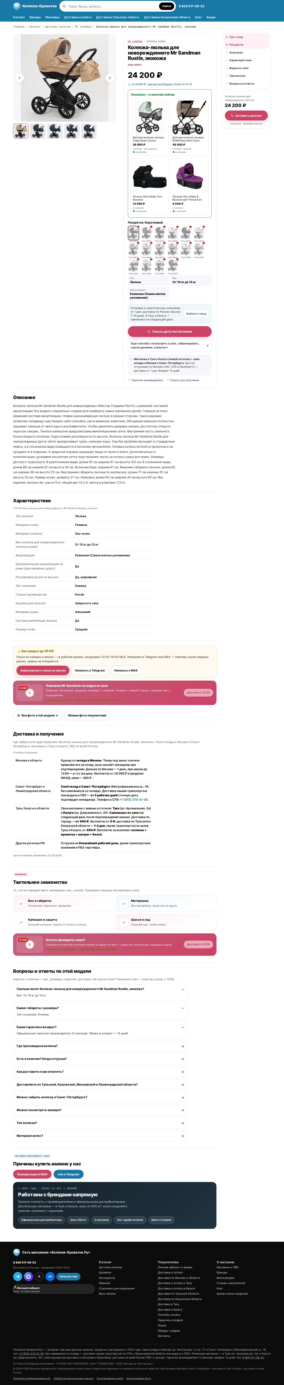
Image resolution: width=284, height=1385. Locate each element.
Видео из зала (238, 68)
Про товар (236, 37)
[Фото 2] (38, 131)
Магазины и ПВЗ (227, 1267)
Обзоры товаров (169, 1330)
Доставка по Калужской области (180, 1299)
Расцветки (236, 44)
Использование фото (138, 1378)
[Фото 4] (72, 131)
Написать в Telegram (90, 670)
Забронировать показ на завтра (43, 670)
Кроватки (105, 1272)
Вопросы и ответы (241, 83)
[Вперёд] (110, 78)
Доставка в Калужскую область (167, 17)
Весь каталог (107, 1293)
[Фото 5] (89, 131)
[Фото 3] (55, 131)
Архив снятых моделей (232, 1293)
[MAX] (28, 1276)
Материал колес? (30, 1136)
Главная (19, 26)
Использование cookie (110, 1378)
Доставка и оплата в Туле (175, 1283)
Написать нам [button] (68, 1276)
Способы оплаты (169, 1314)
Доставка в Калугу (170, 1309)
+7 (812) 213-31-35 (134, 799)
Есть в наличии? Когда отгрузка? (42, 1059)
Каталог (19, 17)
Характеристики (240, 60)
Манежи (104, 1283)
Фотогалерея (225, 1277)
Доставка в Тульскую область (118, 17)
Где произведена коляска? (37, 1046)
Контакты (164, 1336)
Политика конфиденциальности (31, 1378)
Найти (166, 6)
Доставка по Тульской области (178, 1293)
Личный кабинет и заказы (175, 1267)
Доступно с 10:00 (198, 692)
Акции (210, 17)
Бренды (35, 17)
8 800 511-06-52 (191, 6)
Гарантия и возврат (170, 1320)
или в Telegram (68, 1174)
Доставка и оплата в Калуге (176, 1288)
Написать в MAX (126, 670)
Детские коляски (58, 26)
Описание (236, 52)
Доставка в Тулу (168, 1304)
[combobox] (112, 6)
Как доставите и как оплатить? (40, 1072)
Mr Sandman (83, 26)
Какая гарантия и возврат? (37, 1027)
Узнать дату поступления (172, 331)
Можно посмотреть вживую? (39, 1110)
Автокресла (107, 1277)
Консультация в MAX (32, 1174)
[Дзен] (39, 1276)
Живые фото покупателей (87, 715)
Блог (198, 17)
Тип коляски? (27, 1123)
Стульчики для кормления (116, 1288)
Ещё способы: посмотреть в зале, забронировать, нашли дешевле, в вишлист (170, 345)
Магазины (52, 17)
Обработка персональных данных (73, 1378)
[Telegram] (17, 1276)
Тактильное (237, 75)
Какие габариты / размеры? (38, 1008)
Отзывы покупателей (231, 1283)
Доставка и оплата (77, 17)
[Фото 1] (20, 131)
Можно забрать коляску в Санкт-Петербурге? (52, 1097)
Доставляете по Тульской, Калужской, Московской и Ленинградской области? (77, 1084)
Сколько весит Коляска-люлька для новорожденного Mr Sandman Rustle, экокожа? (80, 989)
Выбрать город (196, 313)
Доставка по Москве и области (179, 1277)
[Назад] (19, 78)
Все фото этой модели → (40, 715)
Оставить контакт (248, 115)
